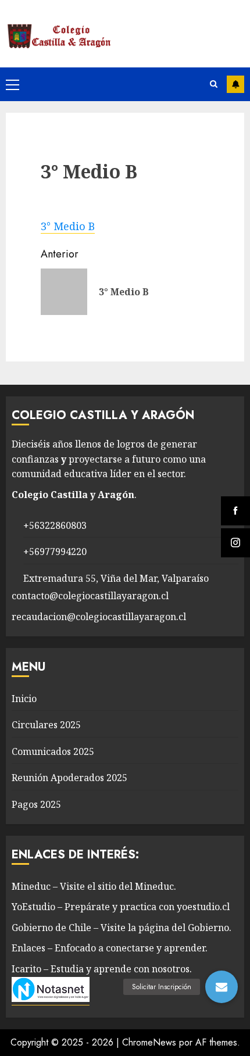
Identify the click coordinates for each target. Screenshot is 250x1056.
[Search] (213, 84)
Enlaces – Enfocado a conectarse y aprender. (110, 948)
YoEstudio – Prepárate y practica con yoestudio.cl (121, 906)
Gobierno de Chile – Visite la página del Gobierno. (121, 927)
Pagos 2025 (36, 804)
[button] (221, 987)
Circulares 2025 (46, 724)
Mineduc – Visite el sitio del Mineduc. (94, 886)
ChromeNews (149, 1042)
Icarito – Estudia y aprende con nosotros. (102, 968)
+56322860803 (55, 525)
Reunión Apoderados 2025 (69, 777)
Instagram (235, 84)
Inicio (24, 698)
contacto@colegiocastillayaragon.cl (90, 595)
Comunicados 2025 (53, 751)
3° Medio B (68, 226)
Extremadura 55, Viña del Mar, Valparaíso (116, 578)
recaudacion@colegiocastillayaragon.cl (99, 616)
